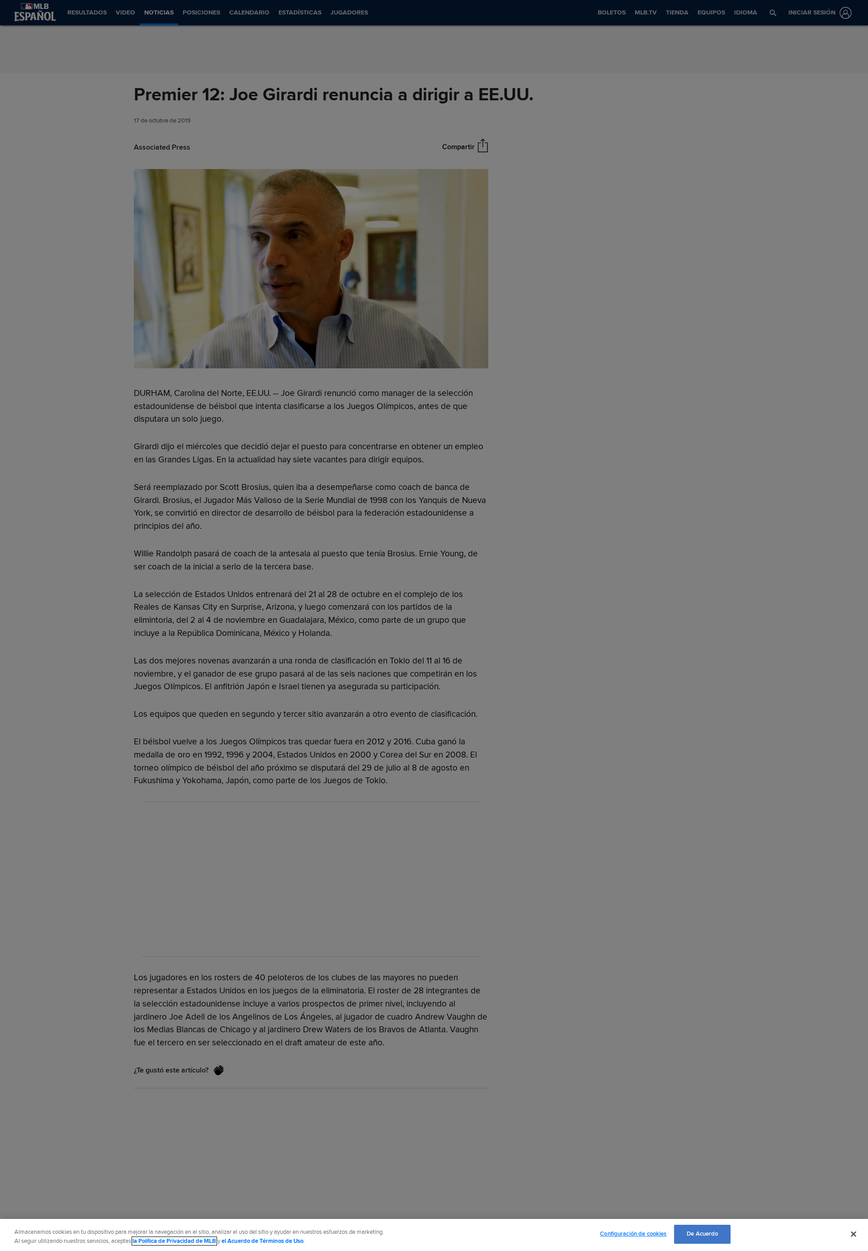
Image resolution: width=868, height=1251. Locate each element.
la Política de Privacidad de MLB (174, 1241)
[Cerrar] (853, 1234)
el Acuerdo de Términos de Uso (262, 1241)
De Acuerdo (702, 1233)
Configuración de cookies (633, 1233)
